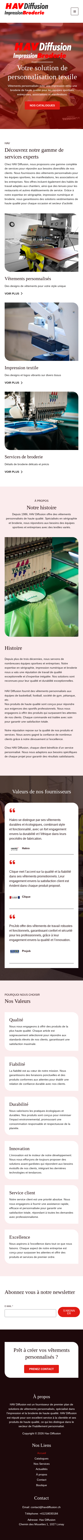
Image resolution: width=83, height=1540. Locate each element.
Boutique (41, 1485)
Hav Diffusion (16, 18)
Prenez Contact (41, 1369)
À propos (41, 1474)
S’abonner (69, 1312)
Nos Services (42, 1463)
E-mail (9, 1306)
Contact (41, 1479)
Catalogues (41, 1458)
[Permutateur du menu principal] (74, 11)
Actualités (41, 1469)
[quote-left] (12, 810)
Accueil (41, 1453)
